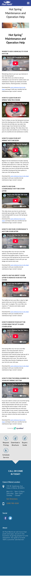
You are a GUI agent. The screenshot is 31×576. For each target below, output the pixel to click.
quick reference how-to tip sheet (19, 176)
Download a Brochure (15, 444)
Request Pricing (6, 444)
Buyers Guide (24, 444)
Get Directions (12, 499)
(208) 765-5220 (13, 503)
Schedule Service (6, 456)
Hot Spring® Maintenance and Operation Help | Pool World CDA (7, 3)
